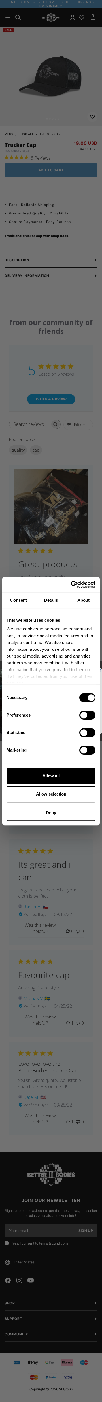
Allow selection (51, 794)
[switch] (87, 715)
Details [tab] (51, 600)
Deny (51, 812)
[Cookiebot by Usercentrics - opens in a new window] (71, 584)
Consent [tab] (18, 600)
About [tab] (83, 600)
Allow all (51, 775)
